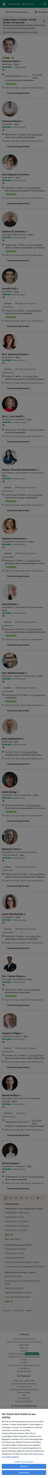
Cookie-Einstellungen (24, 1462)
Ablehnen (24, 1466)
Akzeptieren (24, 1472)
